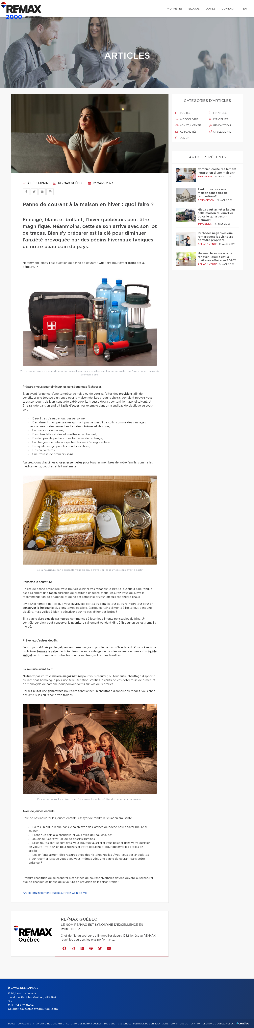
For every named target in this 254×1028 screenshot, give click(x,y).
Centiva (243, 1023)
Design (184, 138)
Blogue (194, 9)
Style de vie (222, 132)
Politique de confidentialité (150, 1024)
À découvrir (37, 183)
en (245, 9)
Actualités (187, 132)
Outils (210, 9)
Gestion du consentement (218, 1024)
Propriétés (174, 9)
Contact (228, 9)
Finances (220, 113)
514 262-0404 (24, 1005)
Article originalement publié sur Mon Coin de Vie (55, 893)
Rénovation (222, 125)
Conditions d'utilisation (185, 1024)
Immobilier (220, 119)
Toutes (184, 113)
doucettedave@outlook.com (38, 1009)
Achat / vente (190, 125)
